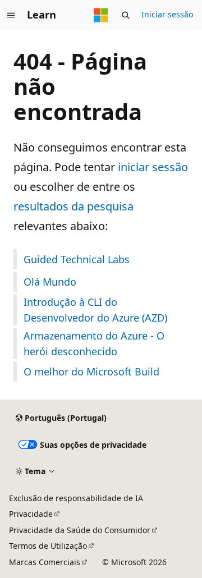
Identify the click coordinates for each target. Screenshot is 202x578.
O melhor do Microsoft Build (91, 371)
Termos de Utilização (48, 545)
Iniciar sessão (167, 14)
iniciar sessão (153, 167)
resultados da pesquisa (73, 206)
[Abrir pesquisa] (125, 15)
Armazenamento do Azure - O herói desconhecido (94, 343)
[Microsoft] (101, 15)
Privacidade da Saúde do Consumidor (79, 530)
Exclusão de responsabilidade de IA (76, 498)
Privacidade (31, 513)
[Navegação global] (11, 15)
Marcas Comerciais (44, 562)
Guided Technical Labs (77, 259)
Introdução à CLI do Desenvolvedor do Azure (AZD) (95, 309)
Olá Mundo (50, 281)
